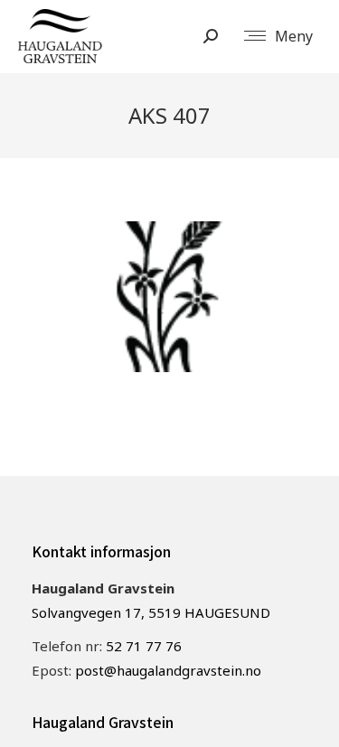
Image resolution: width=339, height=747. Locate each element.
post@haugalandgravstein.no (168, 670)
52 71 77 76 (144, 646)
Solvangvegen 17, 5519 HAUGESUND (151, 612)
